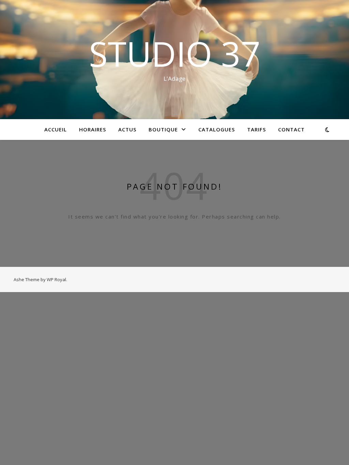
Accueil (55, 129)
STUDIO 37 (174, 53)
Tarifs (256, 129)
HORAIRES (92, 129)
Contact (291, 129)
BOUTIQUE (163, 129)
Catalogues (216, 129)
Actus (127, 129)
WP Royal (56, 279)
